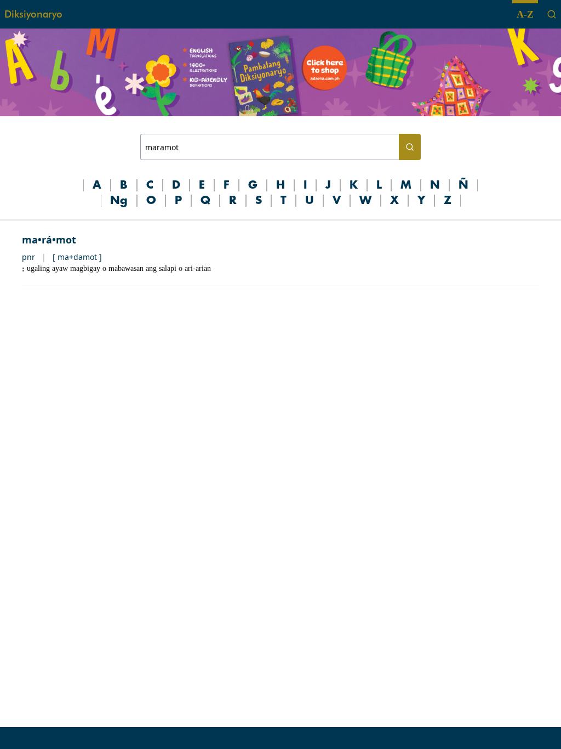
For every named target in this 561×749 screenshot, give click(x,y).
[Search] (552, 14)
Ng (119, 201)
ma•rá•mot (49, 239)
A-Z (525, 14)
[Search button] (410, 147)
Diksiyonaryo (33, 14)
